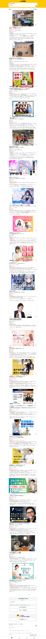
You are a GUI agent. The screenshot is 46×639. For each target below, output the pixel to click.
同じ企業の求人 (11, 99)
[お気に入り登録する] (36, 25)
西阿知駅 (18, 630)
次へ (28, 594)
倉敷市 (15, 630)
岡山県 (13, 630)
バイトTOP (10, 630)
